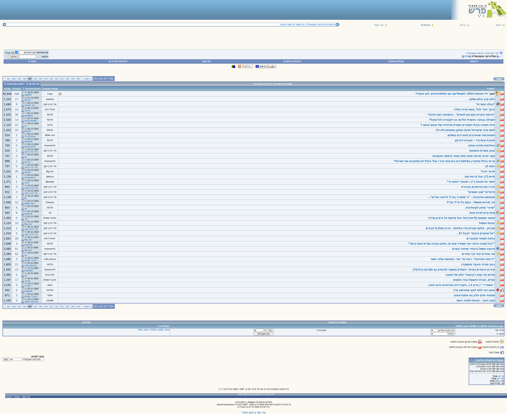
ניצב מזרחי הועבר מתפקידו (478, 264)
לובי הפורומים (492, 53)
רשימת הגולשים (292, 61)
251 (62, 79)
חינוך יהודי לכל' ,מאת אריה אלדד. (474, 109)
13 (16, 109)
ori (26, 126)
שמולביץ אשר (150, 330)
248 (78, 79)
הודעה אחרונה (33, 88)
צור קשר (379, 25)
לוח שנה (206, 61)
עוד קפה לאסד (31, 301)
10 (16, 223)
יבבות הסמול (487, 223)
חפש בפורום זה (15, 84)
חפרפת (49, 290)
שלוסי (49, 295)
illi (25, 198)
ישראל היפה (49, 238)
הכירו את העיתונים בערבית (478, 186)
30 (16, 114)
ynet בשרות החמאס (482, 150)
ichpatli (50, 300)
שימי (27, 183)
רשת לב (490, 166)
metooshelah (31, 121)
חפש (33, 61)
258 (24, 79)
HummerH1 (49, 145)
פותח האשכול (49, 88)
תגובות (17, 88)
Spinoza (50, 176)
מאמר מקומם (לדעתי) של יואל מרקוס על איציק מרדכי (461, 217)
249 (72, 79)
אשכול (490, 88)
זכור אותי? (9, 53)
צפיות (7, 88)
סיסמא (45, 56)
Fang (49, 94)
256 (35, 79)
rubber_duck (164, 330)
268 (16, 93)
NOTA (27, 100)
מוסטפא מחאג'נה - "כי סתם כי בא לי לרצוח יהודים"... (461, 197)
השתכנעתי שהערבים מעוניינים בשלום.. (470, 135)
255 (40, 79)
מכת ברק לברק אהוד (482, 212)
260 (14, 79)
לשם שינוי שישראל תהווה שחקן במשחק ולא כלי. (465, 130)
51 (16, 248)
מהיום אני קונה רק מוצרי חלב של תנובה (470, 274)
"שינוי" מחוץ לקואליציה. (480, 207)
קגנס (140, 330)
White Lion (50, 135)
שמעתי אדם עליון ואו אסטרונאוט (474, 295)
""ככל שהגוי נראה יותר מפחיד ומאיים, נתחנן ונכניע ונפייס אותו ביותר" (451, 243)
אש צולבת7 (30, 136)
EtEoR (50, 130)
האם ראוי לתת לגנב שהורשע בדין (474, 290)
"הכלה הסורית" (485, 104)
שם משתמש (42, 52)
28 (16, 238)
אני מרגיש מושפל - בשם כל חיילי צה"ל (471, 202)
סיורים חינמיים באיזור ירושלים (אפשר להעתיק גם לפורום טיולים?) (454, 269)
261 (8, 79)
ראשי (498, 25)
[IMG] (497, 381)
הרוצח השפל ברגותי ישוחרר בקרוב (473, 248)
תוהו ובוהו (49, 274)
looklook (50, 99)
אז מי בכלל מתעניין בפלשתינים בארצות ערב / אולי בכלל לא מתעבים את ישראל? (444, 161)
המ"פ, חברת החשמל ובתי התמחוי (474, 279)
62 (16, 253)
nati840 (28, 95)
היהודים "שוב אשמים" (481, 192)
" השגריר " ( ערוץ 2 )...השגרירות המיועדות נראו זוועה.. (461, 285)
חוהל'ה (28, 286)
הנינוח (50, 125)
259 (19, 79)
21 (16, 264)
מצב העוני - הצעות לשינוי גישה (475, 300)
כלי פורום (34, 84)
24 (16, 130)
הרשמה (474, 61)
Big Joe (49, 171)
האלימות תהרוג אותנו (481, 145)
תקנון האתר (248, 412)
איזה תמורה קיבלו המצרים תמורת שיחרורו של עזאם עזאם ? (457, 124)
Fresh (17, 397)
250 (67, 79)
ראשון (88, 79)
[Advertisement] (73, 10)
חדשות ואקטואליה (474, 53)
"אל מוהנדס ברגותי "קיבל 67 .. (475, 233)
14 (16, 119)
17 (16, 99)
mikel (49, 285)
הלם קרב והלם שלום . (481, 99)
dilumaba (50, 181)
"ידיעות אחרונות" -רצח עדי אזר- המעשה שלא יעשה (463, 259)
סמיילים (500, 378)
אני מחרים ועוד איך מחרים (478, 253)
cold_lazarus (50, 259)
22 (16, 124)
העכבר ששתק (49, 218)
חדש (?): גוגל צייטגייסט (480, 176)
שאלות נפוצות (396, 61)
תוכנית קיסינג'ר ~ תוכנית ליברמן (475, 140)
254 (46, 79)
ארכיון (466, 56)
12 (16, 202)
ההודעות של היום (118, 61)
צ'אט (463, 25)
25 (16, 171)
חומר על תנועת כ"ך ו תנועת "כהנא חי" (471, 181)
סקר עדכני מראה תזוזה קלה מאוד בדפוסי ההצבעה (463, 156)
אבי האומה (30, 105)
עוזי (49, 213)
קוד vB (501, 376)
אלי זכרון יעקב (49, 104)
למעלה (8, 397)
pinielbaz (29, 115)
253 (51, 79)
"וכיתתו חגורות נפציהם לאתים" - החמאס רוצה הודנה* (461, 114)
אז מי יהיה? (488, 171)
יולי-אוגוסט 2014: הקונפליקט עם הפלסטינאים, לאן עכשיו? (451, 93)
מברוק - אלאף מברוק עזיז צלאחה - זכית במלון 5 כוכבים (460, 228)
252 (56, 79)
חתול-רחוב (50, 109)
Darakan (50, 202)
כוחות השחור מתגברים (480, 238)
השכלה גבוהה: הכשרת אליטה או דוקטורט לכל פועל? (462, 119)
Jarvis (27, 110)
